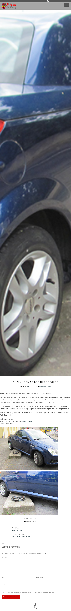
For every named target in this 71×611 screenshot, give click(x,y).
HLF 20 (31, 421)
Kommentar (5, 557)
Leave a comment (45, 386)
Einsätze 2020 (31, 521)
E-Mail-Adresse (40, 577)
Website (4, 585)
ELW (24, 421)
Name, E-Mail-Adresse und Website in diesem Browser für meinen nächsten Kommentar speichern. (28, 592)
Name (3, 577)
